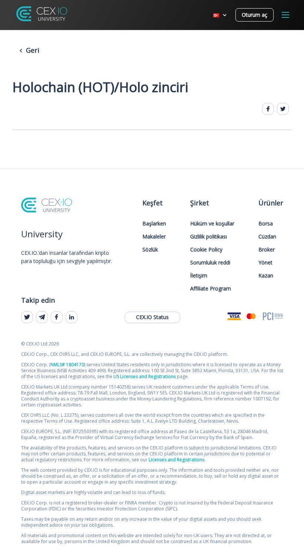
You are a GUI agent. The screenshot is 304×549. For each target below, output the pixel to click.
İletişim (198, 275)
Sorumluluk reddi (210, 262)
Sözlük (150, 249)
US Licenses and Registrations (144, 376)
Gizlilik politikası (208, 236)
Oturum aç (254, 14)
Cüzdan (267, 236)
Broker (266, 249)
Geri (31, 50)
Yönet (265, 262)
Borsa (265, 223)
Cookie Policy (206, 249)
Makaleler (154, 236)
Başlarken (154, 223)
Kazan (265, 275)
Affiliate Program (210, 288)
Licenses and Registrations (176, 460)
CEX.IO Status (152, 317)
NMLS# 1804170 (67, 364)
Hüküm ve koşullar (212, 223)
